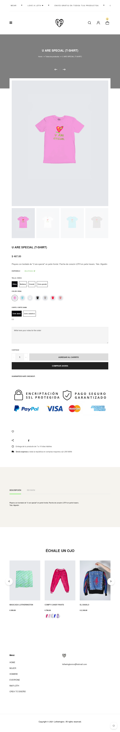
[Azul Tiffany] (22, 298)
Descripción (15, 490)
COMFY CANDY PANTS (54, 604)
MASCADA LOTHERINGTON (21, 604)
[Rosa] (15, 298)
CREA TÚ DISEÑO (18, 691)
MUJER (13, 668)
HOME (12, 662)
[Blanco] (30, 298)
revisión (31, 490)
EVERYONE (15, 679)
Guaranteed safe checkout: (23, 376)
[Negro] (38, 298)
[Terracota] (60, 298)
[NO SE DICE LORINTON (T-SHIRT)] (64, 69)
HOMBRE (14, 674)
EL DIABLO (84, 604)
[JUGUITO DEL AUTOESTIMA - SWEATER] (57, 69)
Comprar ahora (60, 365)
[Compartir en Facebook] (29, 440)
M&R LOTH (14, 685)
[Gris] (45, 298)
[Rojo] (53, 298)
